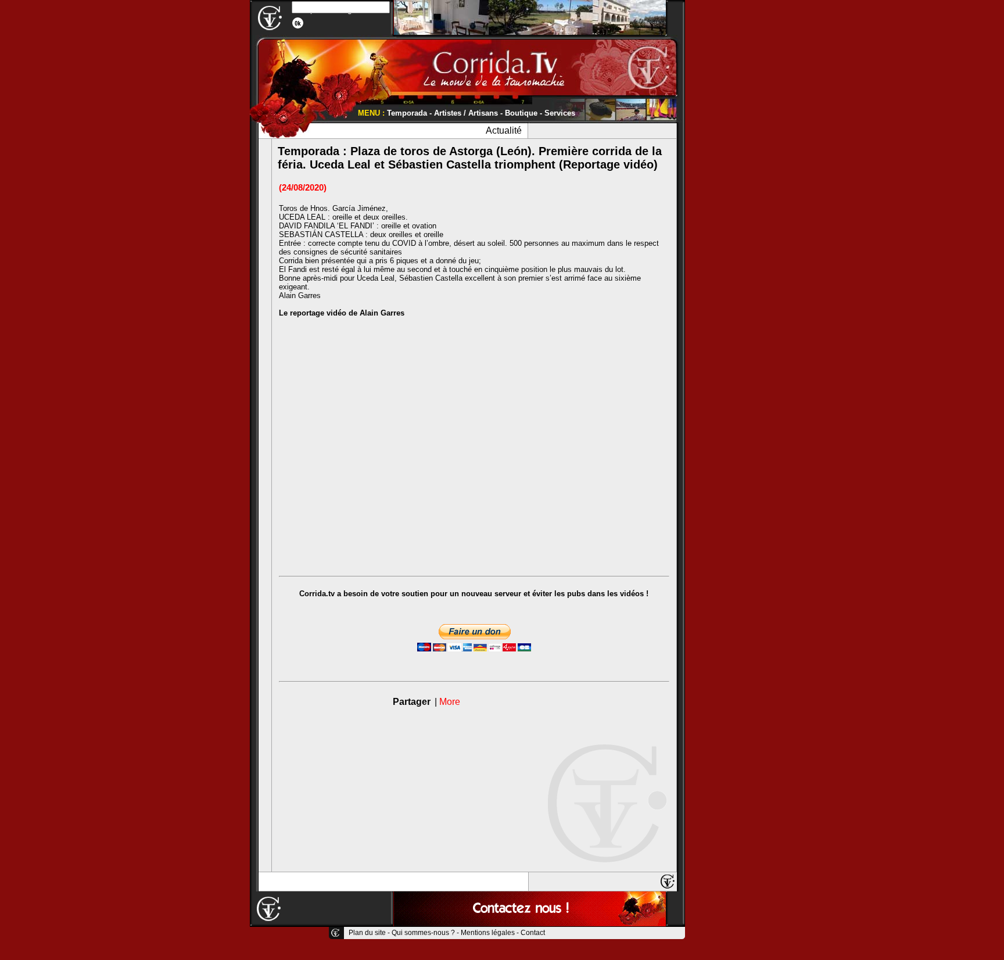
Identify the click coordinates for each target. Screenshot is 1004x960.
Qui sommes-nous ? (423, 933)
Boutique (521, 113)
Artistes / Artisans (466, 113)
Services (559, 113)
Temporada (407, 113)
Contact (533, 933)
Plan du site (367, 933)
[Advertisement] (720, 174)
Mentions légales (488, 933)
